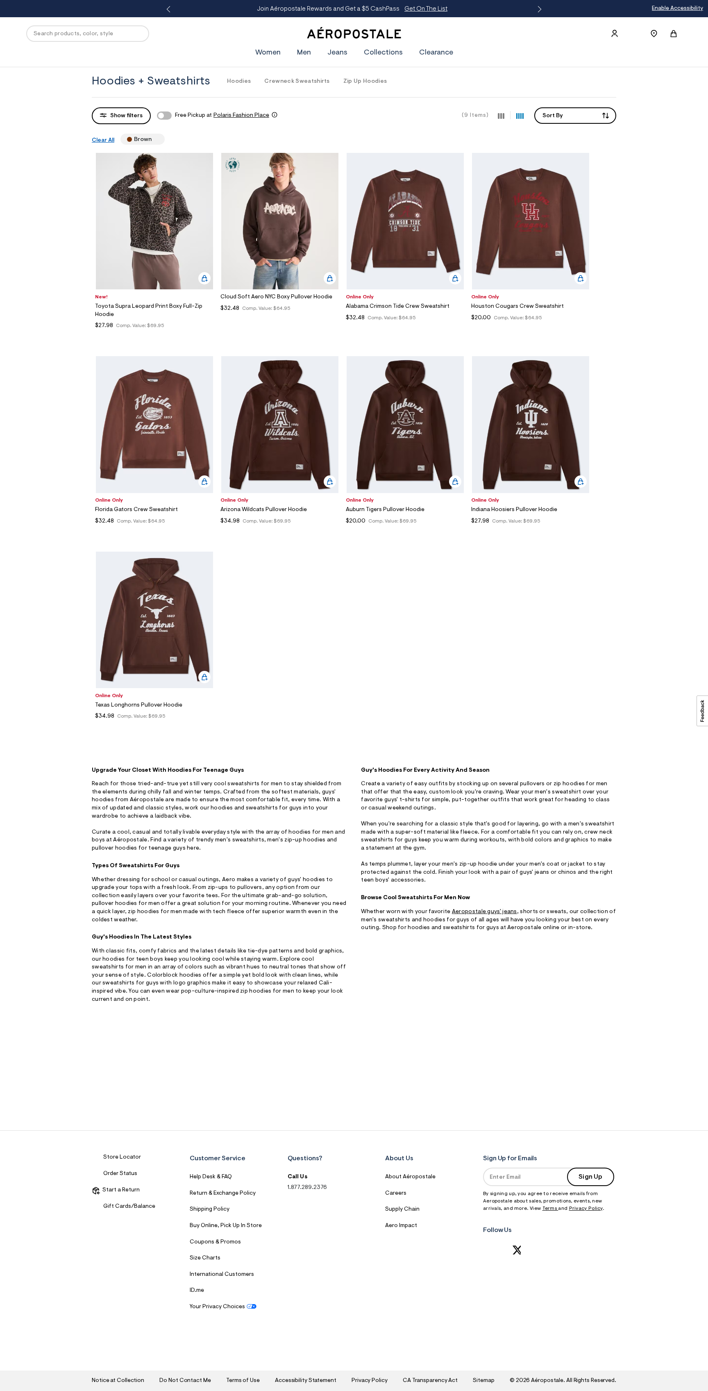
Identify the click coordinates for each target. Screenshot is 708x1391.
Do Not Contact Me (185, 1381)
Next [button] (538, 9)
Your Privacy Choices (217, 1307)
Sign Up (590, 1177)
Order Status (120, 1174)
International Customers (222, 1274)
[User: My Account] (614, 33)
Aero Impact (401, 1226)
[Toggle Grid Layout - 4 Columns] (520, 115)
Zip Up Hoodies (365, 81)
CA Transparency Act (430, 1381)
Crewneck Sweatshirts (296, 81)
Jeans (337, 53)
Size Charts (205, 1258)
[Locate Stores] (654, 33)
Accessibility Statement (305, 1381)
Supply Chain (402, 1209)
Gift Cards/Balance (129, 1206)
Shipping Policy (209, 1209)
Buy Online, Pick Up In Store (226, 1226)
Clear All (103, 140)
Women (268, 53)
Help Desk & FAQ (211, 1177)
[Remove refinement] (155, 139)
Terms (550, 1208)
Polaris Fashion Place (241, 115)
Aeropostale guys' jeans (484, 912)
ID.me (197, 1290)
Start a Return (120, 1190)
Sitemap (483, 1381)
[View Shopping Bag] (673, 33)
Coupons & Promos (215, 1242)
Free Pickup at (222, 115)
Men (304, 53)
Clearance (436, 53)
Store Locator (122, 1157)
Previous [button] (170, 9)
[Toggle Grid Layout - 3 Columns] (501, 115)
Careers (395, 1193)
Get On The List (134, 9)
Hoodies (239, 81)
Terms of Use (243, 1381)
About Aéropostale (410, 1177)
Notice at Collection (118, 1381)
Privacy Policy (586, 1208)
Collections (383, 53)
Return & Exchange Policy (223, 1193)
